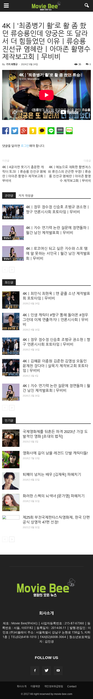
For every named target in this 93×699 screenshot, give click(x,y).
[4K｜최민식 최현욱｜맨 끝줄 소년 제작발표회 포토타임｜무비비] (10, 300)
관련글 (9, 195)
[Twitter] (46, 670)
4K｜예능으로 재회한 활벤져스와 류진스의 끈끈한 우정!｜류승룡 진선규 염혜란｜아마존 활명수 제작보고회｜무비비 (69, 173)
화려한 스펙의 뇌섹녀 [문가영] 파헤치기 (54, 496)
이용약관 (35, 686)
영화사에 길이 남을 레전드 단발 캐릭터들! (55, 453)
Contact (71, 686)
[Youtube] (58, 670)
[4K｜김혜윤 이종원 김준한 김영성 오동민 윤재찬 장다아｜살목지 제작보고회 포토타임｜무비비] (10, 367)
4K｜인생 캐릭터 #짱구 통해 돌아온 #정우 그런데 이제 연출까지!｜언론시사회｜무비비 (55, 320)
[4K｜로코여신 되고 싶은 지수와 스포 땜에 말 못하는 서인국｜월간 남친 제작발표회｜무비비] (13, 253)
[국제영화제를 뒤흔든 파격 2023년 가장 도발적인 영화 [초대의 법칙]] (10, 438)
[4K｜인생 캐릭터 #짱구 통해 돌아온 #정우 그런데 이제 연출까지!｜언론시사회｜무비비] (10, 321)
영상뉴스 (7, 217)
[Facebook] (34, 670)
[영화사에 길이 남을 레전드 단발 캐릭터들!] (10, 459)
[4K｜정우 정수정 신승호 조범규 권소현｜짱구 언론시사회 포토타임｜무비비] (13, 212)
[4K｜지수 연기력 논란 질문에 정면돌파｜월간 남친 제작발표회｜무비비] (13, 232)
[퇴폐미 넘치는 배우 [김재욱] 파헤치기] (10, 481)
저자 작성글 (25, 195)
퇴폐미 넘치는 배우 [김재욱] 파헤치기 (52, 475)
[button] (87, 6)
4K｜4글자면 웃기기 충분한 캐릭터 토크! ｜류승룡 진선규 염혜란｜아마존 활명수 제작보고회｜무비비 (24, 173)
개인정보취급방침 (53, 686)
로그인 (25, 146)
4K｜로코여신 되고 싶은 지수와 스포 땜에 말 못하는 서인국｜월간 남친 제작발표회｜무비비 (58, 254)
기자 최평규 (12, 64)
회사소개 (21, 686)
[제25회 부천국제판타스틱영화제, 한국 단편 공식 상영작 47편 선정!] (10, 524)
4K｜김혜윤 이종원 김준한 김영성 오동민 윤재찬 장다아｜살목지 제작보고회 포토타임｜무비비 (55, 366)
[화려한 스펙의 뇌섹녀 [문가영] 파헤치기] (10, 502)
